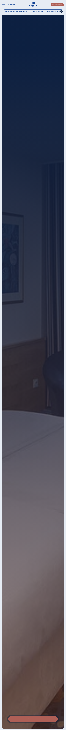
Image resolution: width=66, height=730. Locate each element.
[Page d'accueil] (33, 4)
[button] (47, 721)
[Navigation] (3, 5)
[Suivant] (61, 11)
